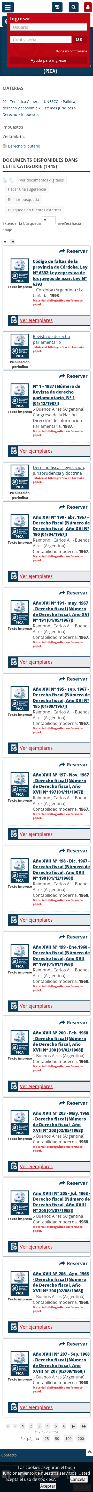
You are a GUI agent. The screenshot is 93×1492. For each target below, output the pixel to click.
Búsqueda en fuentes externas (34, 209)
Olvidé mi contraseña (71, 51)
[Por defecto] (6, 241)
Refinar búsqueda (23, 199)
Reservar (78, 251)
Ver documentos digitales (42, 180)
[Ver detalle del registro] (20, 282)
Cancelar (78, 1479)
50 (57, 1438)
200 (81, 1438)
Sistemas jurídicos (57, 108)
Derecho (10, 114)
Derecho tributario (24, 146)
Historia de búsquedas (57, 7)
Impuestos (30, 114)
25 (47, 1438)
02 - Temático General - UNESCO (31, 101)
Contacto (9, 1455)
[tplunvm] (13, 241)
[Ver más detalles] (20, 357)
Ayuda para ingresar (49, 60)
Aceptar (48, 1486)
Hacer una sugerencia (27, 189)
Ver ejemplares (36, 320)
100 (68, 1438)
